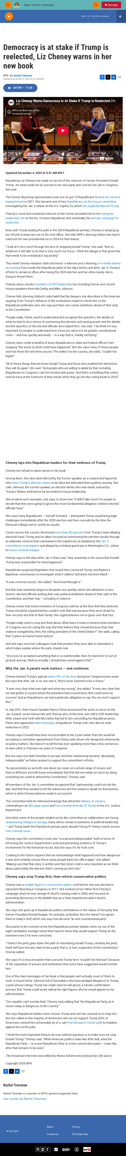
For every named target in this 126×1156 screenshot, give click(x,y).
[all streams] (121, 16)
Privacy (76, 1127)
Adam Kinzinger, (44, 723)
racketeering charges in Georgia (26, 822)
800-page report (38, 805)
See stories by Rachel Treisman (24, 1099)
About (50, 1127)
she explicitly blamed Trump (101, 206)
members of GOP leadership (53, 284)
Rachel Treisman (23, 75)
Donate (113, 5)
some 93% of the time (62, 676)
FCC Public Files (80, 1134)
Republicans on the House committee (91, 201)
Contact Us (52, 1134)
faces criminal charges (24, 550)
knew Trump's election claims (31, 482)
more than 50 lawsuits (69, 532)
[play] (9, 16)
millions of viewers (92, 801)
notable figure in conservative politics (48, 884)
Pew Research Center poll (84, 1022)
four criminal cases (18, 831)
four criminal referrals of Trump (75, 805)
